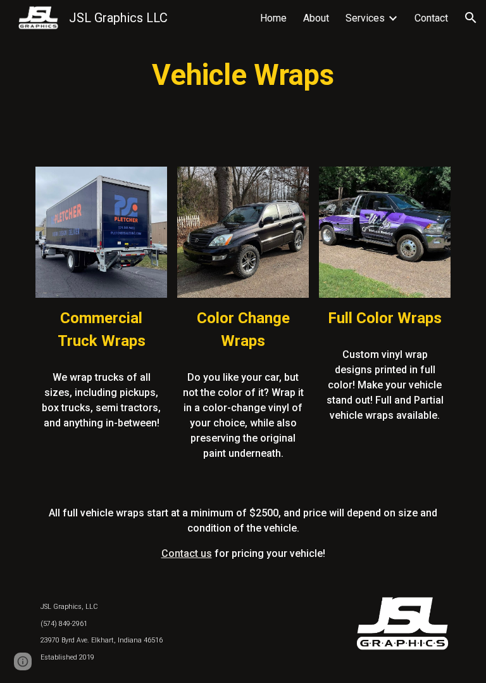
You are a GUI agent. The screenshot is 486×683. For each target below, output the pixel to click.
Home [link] (273, 18)
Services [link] (365, 18)
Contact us (186, 553)
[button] (471, 18)
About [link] (316, 18)
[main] (242, 76)
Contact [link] (431, 18)
